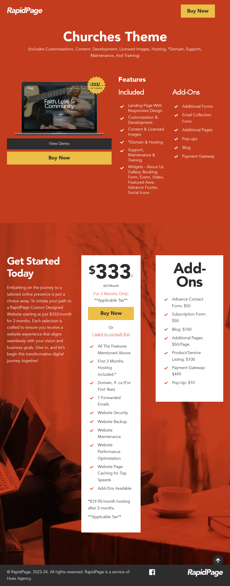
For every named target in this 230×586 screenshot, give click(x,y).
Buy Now (197, 11)
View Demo (59, 143)
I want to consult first (111, 334)
